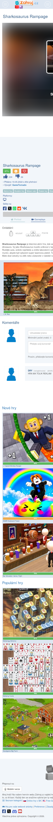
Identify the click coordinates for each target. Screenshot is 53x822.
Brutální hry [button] (19, 191)
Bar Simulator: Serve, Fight (12, 576)
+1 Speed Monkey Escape (12, 466)
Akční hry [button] (8, 191)
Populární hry (12, 582)
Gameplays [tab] (39, 219)
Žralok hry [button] (43, 191)
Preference (39, 806)
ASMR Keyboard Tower (11, 521)
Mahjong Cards (8, 696)
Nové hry (9, 407)
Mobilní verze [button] (13, 789)
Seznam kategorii (13, 800)
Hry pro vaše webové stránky (19, 806)
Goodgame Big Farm (10, 751)
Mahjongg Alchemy (9, 641)
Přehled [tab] (17, 219)
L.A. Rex (7, 314)
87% (7, 171)
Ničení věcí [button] (31, 191)
